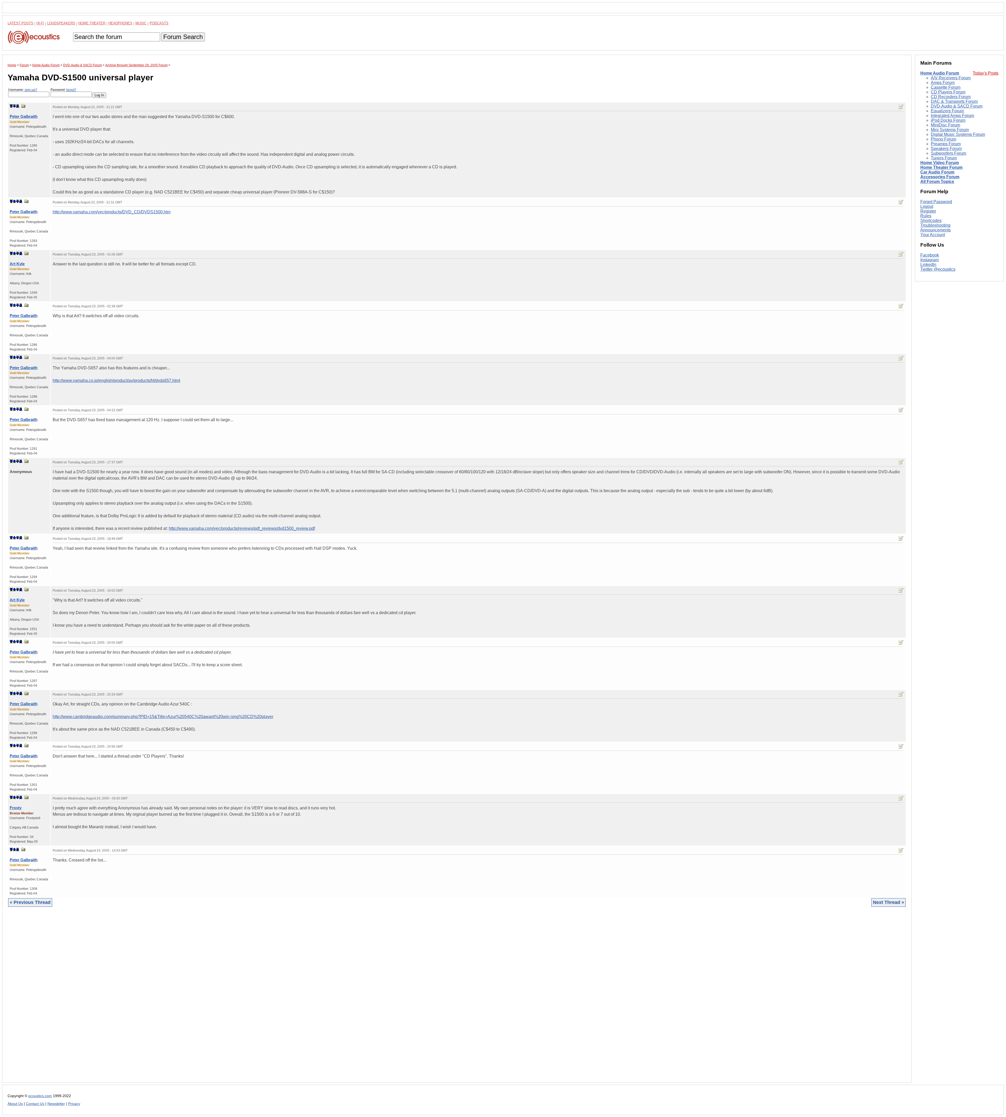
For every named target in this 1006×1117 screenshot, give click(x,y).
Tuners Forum (944, 158)
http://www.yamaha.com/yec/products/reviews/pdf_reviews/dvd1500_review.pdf (242, 528)
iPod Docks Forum (948, 120)
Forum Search (183, 36)
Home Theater (91, 23)
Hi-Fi (40, 23)
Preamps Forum (946, 144)
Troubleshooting (935, 225)
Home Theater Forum (941, 167)
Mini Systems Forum (950, 129)
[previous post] (14, 201)
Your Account (932, 234)
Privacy (74, 1104)
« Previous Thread (30, 902)
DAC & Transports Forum (954, 101)
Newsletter (56, 1104)
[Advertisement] (165, 998)
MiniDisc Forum (945, 125)
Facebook (929, 255)
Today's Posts (985, 73)
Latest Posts (20, 23)
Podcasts (159, 23)
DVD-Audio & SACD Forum (956, 106)
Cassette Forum (945, 87)
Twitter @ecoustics (937, 269)
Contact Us (35, 1104)
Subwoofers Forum (948, 153)
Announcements (935, 230)
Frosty (15, 807)
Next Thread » (888, 902)
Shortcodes (931, 220)
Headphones (120, 23)
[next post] (14, 106)
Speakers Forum (946, 148)
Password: (63, 90)
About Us (15, 1104)
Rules (925, 216)
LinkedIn (928, 264)
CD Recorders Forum (951, 97)
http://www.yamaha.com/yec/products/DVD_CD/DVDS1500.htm (112, 212)
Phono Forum (943, 139)
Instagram (929, 260)
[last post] (17, 106)
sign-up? (31, 90)
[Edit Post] (901, 107)
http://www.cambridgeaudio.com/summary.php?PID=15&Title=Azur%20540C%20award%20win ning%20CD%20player (163, 716)
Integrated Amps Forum (952, 115)
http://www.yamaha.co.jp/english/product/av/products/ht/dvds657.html (116, 380)
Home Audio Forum (939, 73)
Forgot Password (936, 201)
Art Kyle (17, 264)
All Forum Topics (937, 181)
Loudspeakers (61, 23)
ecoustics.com (40, 1096)
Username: (22, 90)
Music (140, 23)
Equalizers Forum (947, 111)
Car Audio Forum (937, 172)
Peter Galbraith (23, 116)
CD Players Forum (948, 92)
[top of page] (11, 106)
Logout (926, 206)
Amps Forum (943, 82)
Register (928, 211)
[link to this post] (23, 106)
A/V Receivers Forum (951, 78)
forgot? (71, 90)
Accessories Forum (939, 177)
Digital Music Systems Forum (958, 134)
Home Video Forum (939, 162)
